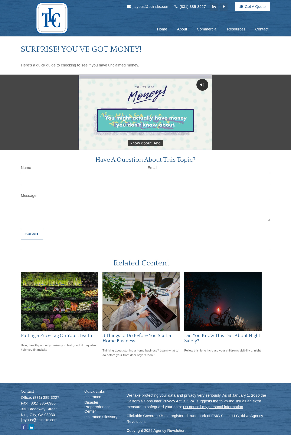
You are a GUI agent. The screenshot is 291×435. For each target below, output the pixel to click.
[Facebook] (224, 7)
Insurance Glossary (100, 417)
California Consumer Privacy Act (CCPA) (161, 401)
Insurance (92, 397)
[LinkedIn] (214, 7)
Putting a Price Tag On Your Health (56, 335)
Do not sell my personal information (213, 407)
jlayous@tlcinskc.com (150, 6)
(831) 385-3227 (192, 6)
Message (28, 195)
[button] (162, 29)
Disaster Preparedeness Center (97, 406)
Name (26, 168)
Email (152, 168)
